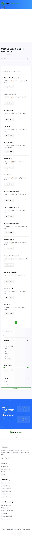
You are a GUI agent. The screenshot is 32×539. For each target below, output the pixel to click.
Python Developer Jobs (7, 516)
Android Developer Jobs (7, 510)
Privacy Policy (4, 466)
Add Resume (23, 409)
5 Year (6, 356)
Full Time (15, 80)
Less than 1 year (9, 346)
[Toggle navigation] (2, 7)
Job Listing (8, 54)
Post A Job (24, 419)
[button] (16, 331)
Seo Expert (8, 126)
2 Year (6, 348)
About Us (3, 471)
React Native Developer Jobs (8, 519)
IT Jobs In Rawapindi (6, 491)
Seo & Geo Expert (10, 94)
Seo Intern (7, 175)
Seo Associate (9, 142)
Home (2, 54)
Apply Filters (16, 388)
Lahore (8, 97)
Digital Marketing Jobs (6, 513)
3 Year (6, 351)
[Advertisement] (16, 26)
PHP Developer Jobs (6, 508)
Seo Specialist (9, 110)
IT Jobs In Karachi (5, 485)
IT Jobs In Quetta (5, 494)
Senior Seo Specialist (11, 78)
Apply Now (9, 87)
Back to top (13, 534)
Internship (14, 161)
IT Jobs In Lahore (5, 483)
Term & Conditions (5, 469)
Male (6, 381)
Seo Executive (9, 240)
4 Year (6, 353)
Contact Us (4, 474)
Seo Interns (8, 159)
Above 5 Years (8, 359)
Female (7, 384)
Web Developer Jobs (6, 505)
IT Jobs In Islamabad (6, 488)
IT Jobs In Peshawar (6, 496)
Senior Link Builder (10, 272)
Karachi (8, 80)
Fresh (6, 343)
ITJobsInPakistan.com (12, 529)
